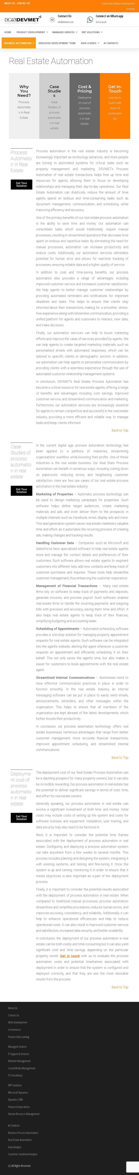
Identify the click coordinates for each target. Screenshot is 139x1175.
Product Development (31, 32)
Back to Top (120, 430)
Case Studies (54, 91)
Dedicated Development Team (57, 43)
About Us (12, 1008)
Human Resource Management (23, 1114)
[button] (21, 184)
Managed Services (63, 32)
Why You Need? (24, 91)
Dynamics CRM (15, 1099)
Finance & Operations (19, 1107)
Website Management (19, 1061)
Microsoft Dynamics (18, 1092)
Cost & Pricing (84, 89)
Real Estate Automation (20, 1140)
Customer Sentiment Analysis (22, 1154)
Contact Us (64, 16)
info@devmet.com (65, 22)
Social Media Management (21, 1068)
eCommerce (14, 1029)
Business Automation (17, 43)
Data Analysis (14, 1147)
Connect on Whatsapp (109, 16)
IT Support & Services (18, 1054)
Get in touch (101, 22)
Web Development (17, 1022)
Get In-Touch (115, 89)
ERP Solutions (91, 32)
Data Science (88, 43)
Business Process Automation (23, 1133)
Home (7, 32)
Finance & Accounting (18, 1037)
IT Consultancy (15, 1075)
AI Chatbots (111, 43)
